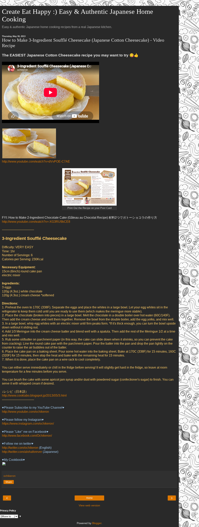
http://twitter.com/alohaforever (22, 451)
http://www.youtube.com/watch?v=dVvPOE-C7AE (36, 161)
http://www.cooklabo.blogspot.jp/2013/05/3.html (34, 395)
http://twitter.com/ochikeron (20, 447)
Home (89, 498)
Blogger (96, 523)
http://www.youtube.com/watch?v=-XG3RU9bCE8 (36, 221)
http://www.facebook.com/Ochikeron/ (27, 435)
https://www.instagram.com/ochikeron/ (28, 423)
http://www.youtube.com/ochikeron (25, 411)
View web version (89, 505)
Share (8, 482)
